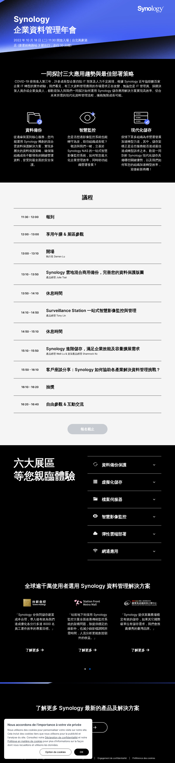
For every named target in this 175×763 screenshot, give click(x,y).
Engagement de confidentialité (112, 758)
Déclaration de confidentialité (61, 737)
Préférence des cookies (143, 758)
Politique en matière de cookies (25, 741)
